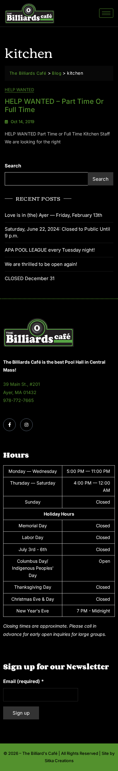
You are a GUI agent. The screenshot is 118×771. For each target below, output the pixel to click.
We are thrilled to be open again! (41, 264)
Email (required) (23, 681)
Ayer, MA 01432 (20, 392)
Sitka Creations (59, 760)
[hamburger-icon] (106, 13)
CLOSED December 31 (29, 278)
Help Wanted (19, 89)
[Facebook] (9, 424)
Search (13, 166)
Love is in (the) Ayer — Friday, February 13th (53, 215)
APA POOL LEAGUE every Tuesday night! (50, 250)
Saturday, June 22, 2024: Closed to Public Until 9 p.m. (57, 232)
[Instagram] (26, 424)
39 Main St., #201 (21, 384)
